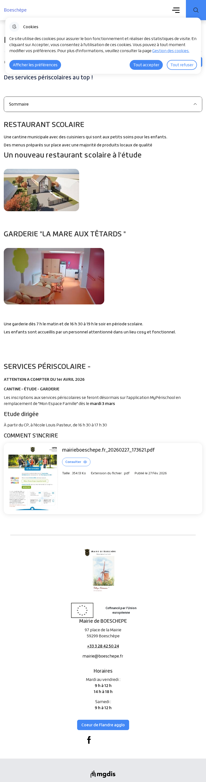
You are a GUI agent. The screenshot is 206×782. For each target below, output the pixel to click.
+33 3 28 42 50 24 (103, 646)
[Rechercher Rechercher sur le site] (196, 10)
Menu (176, 10)
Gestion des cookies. (170, 51)
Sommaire (19, 104)
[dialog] (103, 46)
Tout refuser (181, 65)
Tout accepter (146, 65)
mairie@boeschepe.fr (102, 656)
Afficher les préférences (35, 65)
